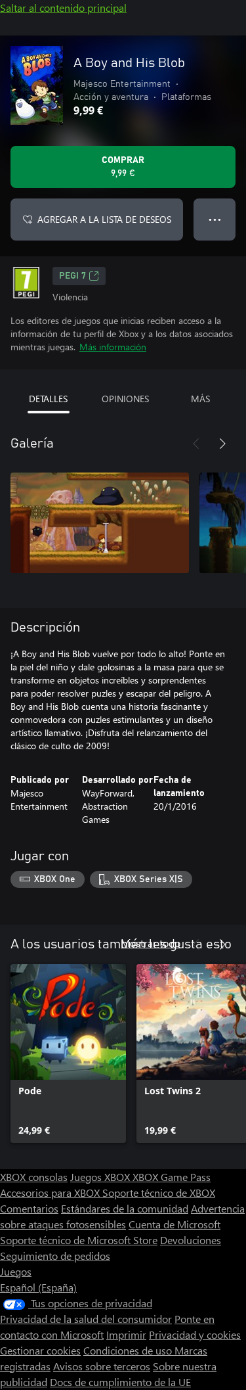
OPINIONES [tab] (125, 398)
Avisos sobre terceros (101, 1366)
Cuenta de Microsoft (174, 1224)
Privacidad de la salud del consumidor (86, 1319)
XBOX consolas (34, 1177)
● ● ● (215, 219)
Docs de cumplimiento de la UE (120, 1382)
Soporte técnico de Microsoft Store (78, 1240)
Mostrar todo (150, 943)
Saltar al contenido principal (63, 7)
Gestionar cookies (40, 1350)
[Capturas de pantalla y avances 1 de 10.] (99, 522)
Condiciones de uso (128, 1350)
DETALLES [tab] (48, 398)
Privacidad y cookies (195, 1334)
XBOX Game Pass (172, 1177)
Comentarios (29, 1208)
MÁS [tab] (200, 398)
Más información (112, 346)
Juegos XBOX (101, 1177)
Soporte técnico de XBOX (158, 1192)
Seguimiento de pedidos (55, 1256)
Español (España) (38, 1287)
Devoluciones (190, 1240)
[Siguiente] (222, 443)
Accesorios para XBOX (51, 1192)
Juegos (15, 1271)
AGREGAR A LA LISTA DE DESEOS (104, 219)
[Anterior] (196, 443)
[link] (68, 1053)
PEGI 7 (72, 276)
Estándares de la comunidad (124, 1208)
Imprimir (126, 1334)
